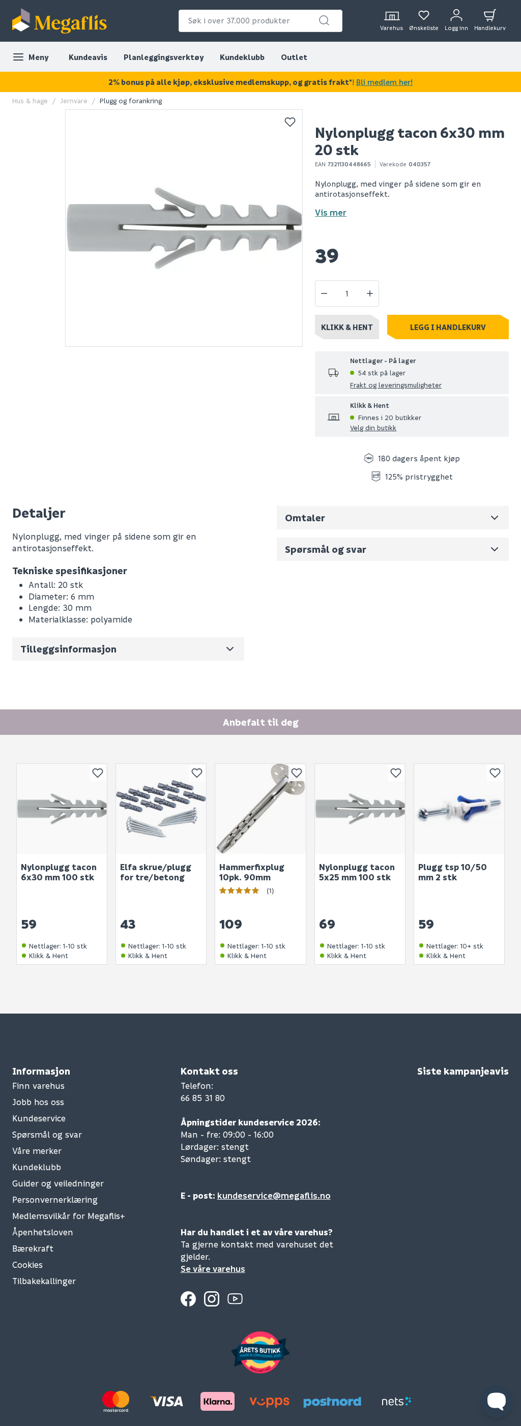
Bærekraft (32, 1248)
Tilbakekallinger (44, 1280)
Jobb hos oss (38, 1101)
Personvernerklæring (55, 1199)
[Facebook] (188, 1298)
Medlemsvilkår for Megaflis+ (68, 1215)
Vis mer (330, 212)
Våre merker (37, 1150)
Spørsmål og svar (47, 1134)
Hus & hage (30, 100)
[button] (324, 20)
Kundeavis (88, 57)
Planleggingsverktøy (164, 57)
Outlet (294, 57)
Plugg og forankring (131, 100)
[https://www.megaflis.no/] (59, 21)
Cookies (27, 1264)
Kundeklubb (242, 57)
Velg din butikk (373, 427)
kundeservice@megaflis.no (274, 1195)
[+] (370, 293)
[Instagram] (211, 1298)
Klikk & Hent (347, 327)
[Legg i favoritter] (290, 122)
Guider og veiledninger (58, 1183)
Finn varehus (38, 1085)
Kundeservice (39, 1118)
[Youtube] (235, 1298)
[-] (324, 293)
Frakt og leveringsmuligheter (396, 384)
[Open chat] (496, 1401)
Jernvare (74, 100)
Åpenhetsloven (42, 1232)
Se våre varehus (213, 1268)
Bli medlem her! (384, 82)
